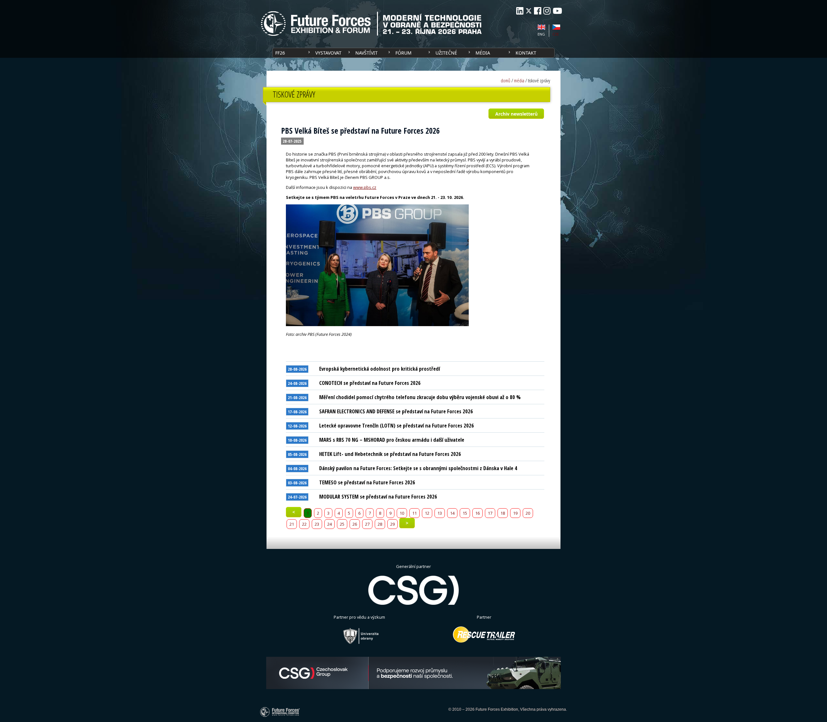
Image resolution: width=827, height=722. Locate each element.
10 (402, 513)
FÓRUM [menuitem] (403, 53)
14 (452, 513)
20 (528, 513)
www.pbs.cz (364, 187)
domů (505, 80)
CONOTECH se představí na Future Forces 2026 (370, 383)
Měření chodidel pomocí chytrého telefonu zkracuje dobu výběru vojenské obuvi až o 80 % (420, 397)
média (519, 80)
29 (392, 524)
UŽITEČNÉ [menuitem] (446, 53)
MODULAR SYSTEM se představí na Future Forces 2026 (378, 496)
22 (304, 524)
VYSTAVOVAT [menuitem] (328, 53)
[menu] (413, 53)
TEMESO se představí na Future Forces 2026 (367, 482)
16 (477, 513)
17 (490, 513)
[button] (516, 113)
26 (354, 524)
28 (380, 524)
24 (329, 524)
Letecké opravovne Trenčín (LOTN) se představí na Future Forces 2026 (396, 425)
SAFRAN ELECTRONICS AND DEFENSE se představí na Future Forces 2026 (396, 411)
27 (367, 524)
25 (342, 524)
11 (414, 513)
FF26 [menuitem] (280, 53)
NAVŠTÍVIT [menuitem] (366, 53)
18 (502, 513)
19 (515, 513)
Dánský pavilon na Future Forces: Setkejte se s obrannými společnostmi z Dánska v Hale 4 (418, 468)
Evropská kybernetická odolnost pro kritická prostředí (379, 368)
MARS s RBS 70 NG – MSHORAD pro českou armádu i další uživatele (391, 439)
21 (291, 524)
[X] (529, 10)
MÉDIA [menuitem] (483, 53)
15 (465, 513)
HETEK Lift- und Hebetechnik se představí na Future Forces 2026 (390, 454)
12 (427, 513)
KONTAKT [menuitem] (526, 53)
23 (317, 524)
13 (439, 513)
